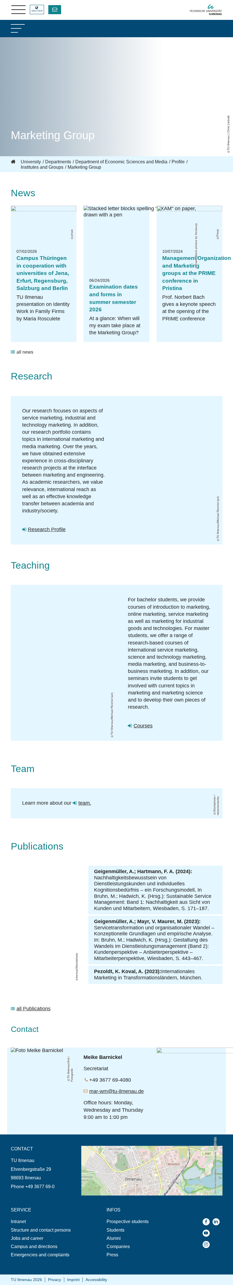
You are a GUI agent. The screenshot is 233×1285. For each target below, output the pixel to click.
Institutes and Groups (42, 167)
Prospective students (128, 1221)
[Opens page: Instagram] (208, 1244)
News (23, 192)
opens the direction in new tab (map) (117, 1148)
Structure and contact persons (41, 1230)
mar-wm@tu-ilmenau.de (116, 1091)
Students (115, 1230)
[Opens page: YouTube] (208, 1233)
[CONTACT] (54, 9)
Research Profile (47, 529)
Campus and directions (34, 1246)
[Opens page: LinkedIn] (217, 1221)
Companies (118, 1246)
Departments (58, 161)
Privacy (54, 1279)
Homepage (13, 162)
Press (112, 1254)
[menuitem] (46, 1221)
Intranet (18, 1221)
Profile (178, 161)
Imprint (73, 1279)
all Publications (33, 1008)
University (31, 161)
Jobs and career (27, 1238)
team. (84, 803)
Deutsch (37, 11)
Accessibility (96, 1279)
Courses (143, 726)
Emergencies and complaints (40, 1254)
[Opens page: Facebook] (208, 1221)
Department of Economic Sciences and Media (121, 161)
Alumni (114, 1238)
